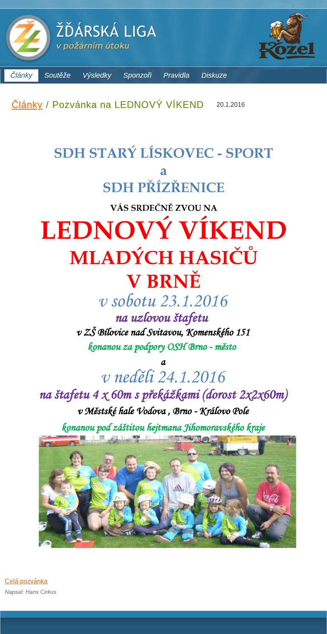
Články (21, 75)
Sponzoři (137, 75)
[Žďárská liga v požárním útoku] (163, 34)
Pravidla (176, 75)
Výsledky (97, 75)
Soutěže (57, 75)
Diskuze (214, 75)
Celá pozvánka (26, 581)
